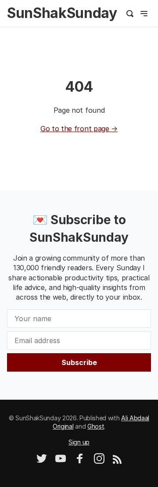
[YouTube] (60, 461)
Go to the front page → (79, 128)
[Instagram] (99, 461)
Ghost (95, 426)
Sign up (79, 442)
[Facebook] (80, 461)
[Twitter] (41, 461)
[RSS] (117, 461)
